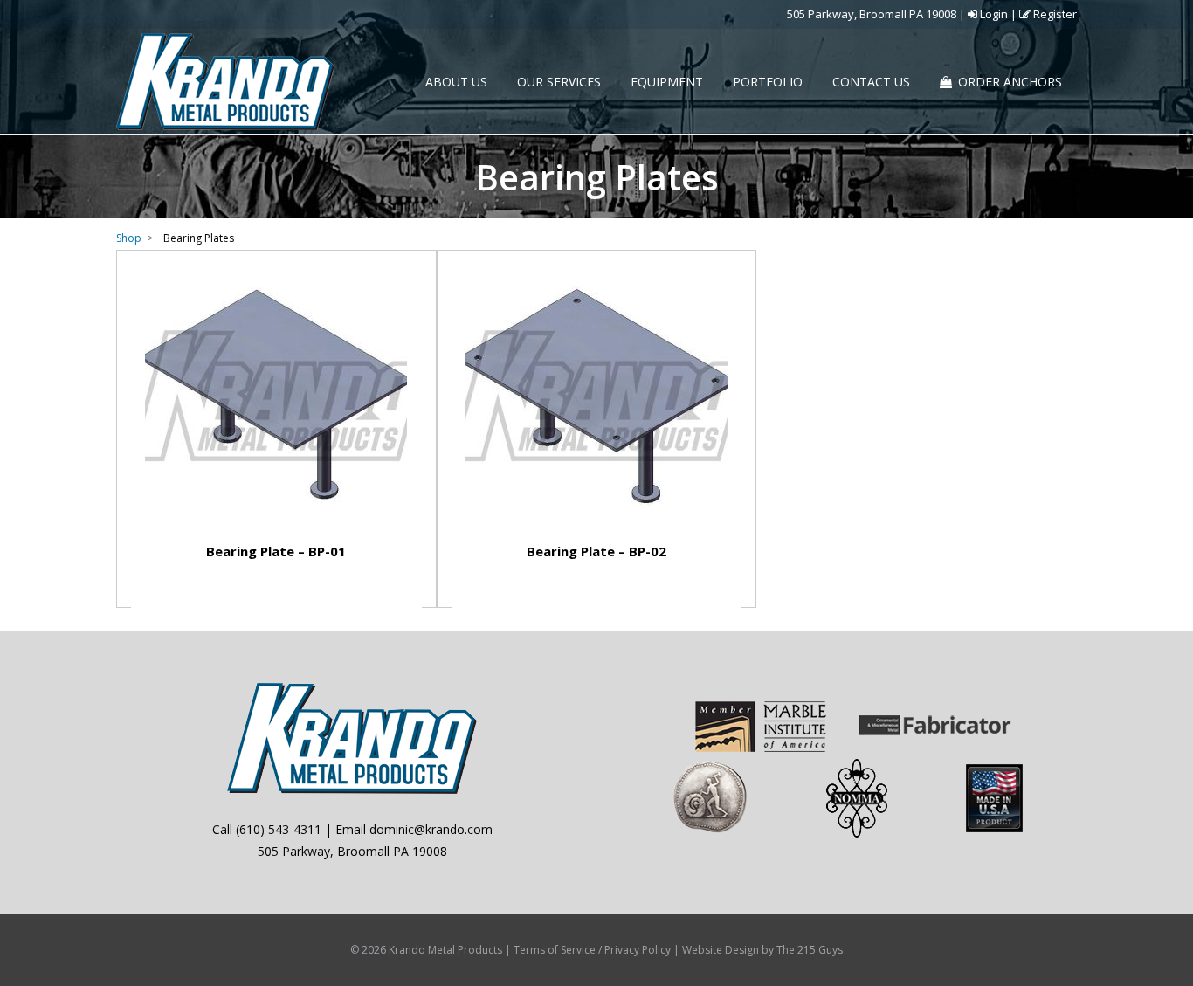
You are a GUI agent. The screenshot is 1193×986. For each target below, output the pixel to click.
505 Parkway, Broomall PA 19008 (871, 14)
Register (1054, 14)
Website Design (720, 949)
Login (992, 14)
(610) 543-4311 (278, 829)
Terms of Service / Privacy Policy (592, 949)
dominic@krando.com (431, 829)
